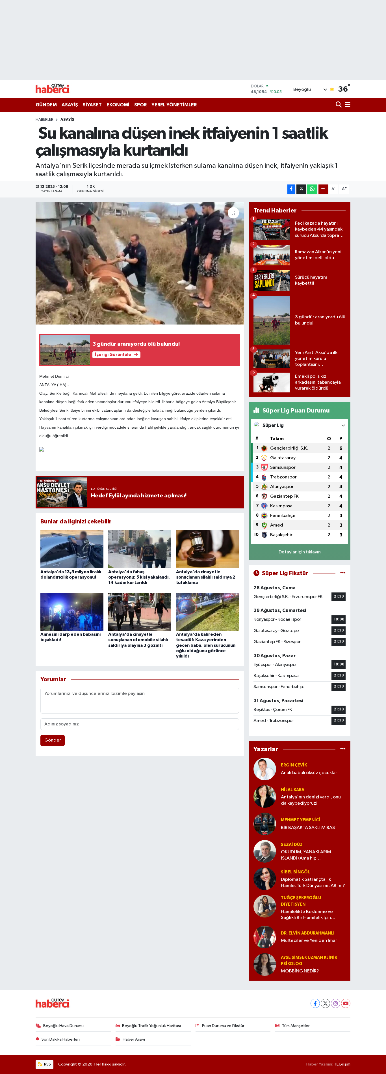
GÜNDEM (46, 104)
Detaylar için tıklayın (300, 552)
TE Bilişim (342, 1064)
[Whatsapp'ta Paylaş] (312, 189)
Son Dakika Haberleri (61, 1039)
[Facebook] (315, 1003)
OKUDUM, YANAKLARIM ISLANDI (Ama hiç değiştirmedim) (306, 855)
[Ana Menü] (347, 105)
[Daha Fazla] (323, 189)
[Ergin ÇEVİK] (264, 768)
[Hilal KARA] (264, 796)
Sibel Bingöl (295, 872)
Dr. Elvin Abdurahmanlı (307, 933)
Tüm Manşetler (296, 1026)
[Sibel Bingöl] (264, 878)
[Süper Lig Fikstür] (343, 573)
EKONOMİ (118, 104)
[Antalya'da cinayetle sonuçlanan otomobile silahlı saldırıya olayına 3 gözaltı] (139, 611)
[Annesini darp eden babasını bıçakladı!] (71, 611)
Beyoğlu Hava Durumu (63, 1026)
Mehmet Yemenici (300, 820)
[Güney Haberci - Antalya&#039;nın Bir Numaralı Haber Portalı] (57, 88)
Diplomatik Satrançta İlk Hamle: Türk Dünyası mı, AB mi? (313, 882)
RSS (47, 1064)
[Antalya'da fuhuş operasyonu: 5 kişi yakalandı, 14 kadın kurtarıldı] (139, 549)
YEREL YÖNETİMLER (174, 104)
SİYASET (92, 104)
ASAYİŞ (70, 104)
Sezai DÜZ (292, 845)
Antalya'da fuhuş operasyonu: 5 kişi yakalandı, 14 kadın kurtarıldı (139, 577)
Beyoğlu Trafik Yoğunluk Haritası (151, 1026)
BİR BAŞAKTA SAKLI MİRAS (308, 827)
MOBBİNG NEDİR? (300, 971)
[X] (325, 1003)
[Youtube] (345, 1003)
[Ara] (339, 105)
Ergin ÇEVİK (294, 765)
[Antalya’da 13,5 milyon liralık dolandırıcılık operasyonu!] (71, 549)
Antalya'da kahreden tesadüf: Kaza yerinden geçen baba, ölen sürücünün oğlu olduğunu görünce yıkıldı (205, 645)
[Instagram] (335, 1003)
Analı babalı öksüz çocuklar (309, 772)
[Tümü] (343, 749)
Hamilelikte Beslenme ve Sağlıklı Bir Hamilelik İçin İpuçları (307, 915)
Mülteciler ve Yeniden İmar (309, 940)
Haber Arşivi (134, 1039)
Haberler (44, 120)
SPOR (140, 104)
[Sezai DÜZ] (264, 851)
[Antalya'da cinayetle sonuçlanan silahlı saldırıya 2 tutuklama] (207, 549)
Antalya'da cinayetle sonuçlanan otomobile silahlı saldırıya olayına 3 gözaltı (138, 639)
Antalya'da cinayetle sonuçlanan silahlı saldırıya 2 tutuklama (205, 577)
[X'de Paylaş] (301, 189)
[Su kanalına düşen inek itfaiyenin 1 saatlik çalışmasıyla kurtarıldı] (140, 263)
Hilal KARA (292, 790)
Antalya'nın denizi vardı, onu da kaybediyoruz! (311, 800)
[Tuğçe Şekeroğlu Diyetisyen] (264, 906)
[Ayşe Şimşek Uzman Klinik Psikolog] (264, 964)
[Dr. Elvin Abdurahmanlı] (264, 937)
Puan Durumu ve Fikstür (223, 1026)
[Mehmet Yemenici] (264, 823)
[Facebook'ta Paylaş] (291, 189)
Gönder (52, 740)
